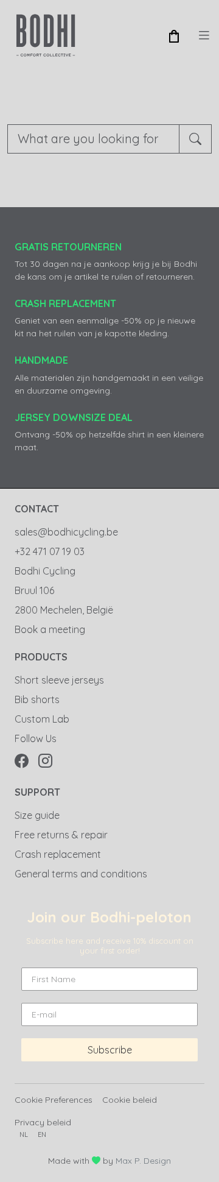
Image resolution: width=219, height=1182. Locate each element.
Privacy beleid (43, 1122)
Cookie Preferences (53, 1099)
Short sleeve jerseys (59, 680)
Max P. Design (143, 1160)
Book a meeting (50, 629)
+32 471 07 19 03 (50, 551)
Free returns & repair (61, 835)
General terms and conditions (81, 874)
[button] (174, 35)
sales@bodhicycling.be (66, 532)
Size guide (37, 815)
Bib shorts (37, 699)
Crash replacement (58, 854)
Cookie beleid (129, 1099)
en (42, 1134)
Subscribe (110, 1050)
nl (23, 1134)
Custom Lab (42, 719)
